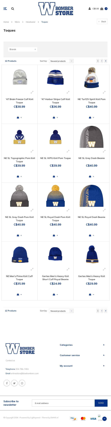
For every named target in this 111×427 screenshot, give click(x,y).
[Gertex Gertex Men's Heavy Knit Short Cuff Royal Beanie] (55, 255)
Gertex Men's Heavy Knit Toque (91, 278)
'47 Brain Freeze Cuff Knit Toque (19, 101)
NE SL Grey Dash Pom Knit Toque (19, 219)
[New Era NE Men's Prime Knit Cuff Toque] (19, 255)
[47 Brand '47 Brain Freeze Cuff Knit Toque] (19, 78)
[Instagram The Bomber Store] (22, 383)
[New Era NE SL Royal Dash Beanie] (91, 196)
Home (6, 22)
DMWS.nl (54, 417)
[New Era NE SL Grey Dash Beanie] (91, 137)
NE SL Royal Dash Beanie (91, 217)
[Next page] (101, 61)
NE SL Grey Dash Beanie (91, 158)
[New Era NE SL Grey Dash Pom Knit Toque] (19, 196)
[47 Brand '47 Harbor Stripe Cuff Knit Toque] (55, 78)
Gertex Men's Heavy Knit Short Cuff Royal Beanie (55, 278)
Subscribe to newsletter (11, 403)
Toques (44, 22)
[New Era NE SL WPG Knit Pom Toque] (55, 137)
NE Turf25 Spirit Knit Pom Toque (92, 101)
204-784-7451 (22, 369)
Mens (17, 22)
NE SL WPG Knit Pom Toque (55, 158)
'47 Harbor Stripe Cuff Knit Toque (55, 101)
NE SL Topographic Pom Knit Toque (19, 160)
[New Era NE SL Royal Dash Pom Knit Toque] (55, 196)
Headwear (30, 22)
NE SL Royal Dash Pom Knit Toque (55, 219)
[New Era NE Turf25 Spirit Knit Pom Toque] (91, 78)
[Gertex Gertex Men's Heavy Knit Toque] (91, 255)
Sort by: (43, 61)
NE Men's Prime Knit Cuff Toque (19, 278)
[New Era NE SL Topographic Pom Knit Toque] (19, 137)
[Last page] (105, 61)
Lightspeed (35, 417)
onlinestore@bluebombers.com (25, 373)
